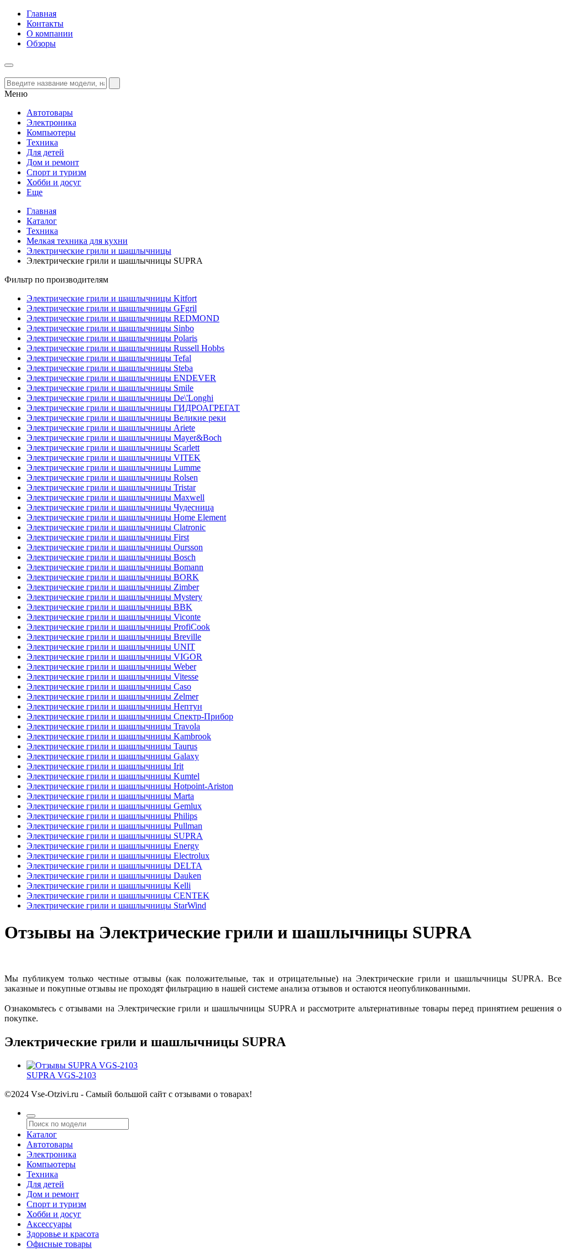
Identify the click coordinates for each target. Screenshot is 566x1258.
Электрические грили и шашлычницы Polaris (112, 338)
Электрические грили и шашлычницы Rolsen (112, 477)
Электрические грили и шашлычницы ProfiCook (118, 626)
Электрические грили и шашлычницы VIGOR (114, 656)
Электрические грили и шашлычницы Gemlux (114, 806)
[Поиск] (31, 1116)
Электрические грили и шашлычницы (99, 250)
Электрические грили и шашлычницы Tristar (111, 487)
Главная (41, 13)
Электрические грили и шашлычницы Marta (110, 796)
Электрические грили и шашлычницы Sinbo (110, 328)
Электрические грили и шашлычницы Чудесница (120, 507)
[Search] (114, 83)
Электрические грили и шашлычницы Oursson (115, 547)
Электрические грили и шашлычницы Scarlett (113, 447)
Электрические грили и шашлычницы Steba (110, 368)
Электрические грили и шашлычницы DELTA (114, 865)
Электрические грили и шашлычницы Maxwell (116, 497)
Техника (42, 231)
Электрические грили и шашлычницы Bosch (111, 557)
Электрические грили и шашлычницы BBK (109, 607)
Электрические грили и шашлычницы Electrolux (118, 855)
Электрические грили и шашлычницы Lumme (114, 467)
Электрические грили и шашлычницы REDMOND (123, 318)
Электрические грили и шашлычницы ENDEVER (121, 378)
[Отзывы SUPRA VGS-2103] (82, 1065)
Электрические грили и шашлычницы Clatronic (116, 527)
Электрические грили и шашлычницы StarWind (116, 905)
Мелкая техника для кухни (77, 241)
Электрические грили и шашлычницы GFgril (112, 308)
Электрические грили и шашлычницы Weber (111, 666)
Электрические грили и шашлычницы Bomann (115, 567)
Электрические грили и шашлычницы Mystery (114, 597)
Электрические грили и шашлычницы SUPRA (115, 836)
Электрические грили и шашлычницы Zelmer (112, 696)
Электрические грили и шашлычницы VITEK (114, 457)
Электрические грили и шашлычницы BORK (113, 577)
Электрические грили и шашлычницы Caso (109, 686)
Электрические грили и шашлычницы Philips (112, 816)
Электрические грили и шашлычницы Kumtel (113, 776)
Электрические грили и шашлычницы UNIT (111, 646)
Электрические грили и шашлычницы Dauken (114, 875)
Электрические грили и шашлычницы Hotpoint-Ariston (130, 786)
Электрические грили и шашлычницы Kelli (109, 885)
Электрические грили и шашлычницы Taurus (112, 746)
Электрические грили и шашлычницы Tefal (109, 358)
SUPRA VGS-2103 (61, 1075)
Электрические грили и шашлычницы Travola (113, 726)
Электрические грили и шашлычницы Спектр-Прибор (130, 716)
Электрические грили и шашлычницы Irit (105, 766)
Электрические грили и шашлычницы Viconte (114, 617)
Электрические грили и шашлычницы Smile (110, 388)
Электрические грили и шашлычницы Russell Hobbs (125, 348)
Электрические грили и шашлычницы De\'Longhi (120, 398)
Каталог (42, 221)
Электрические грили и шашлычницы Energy (113, 845)
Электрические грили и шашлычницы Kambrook (119, 736)
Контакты (45, 23)
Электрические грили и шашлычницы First (108, 537)
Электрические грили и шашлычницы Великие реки (126, 417)
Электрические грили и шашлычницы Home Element (126, 517)
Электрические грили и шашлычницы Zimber (113, 587)
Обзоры (41, 43)
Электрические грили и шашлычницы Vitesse (112, 676)
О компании (50, 33)
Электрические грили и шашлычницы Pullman (114, 826)
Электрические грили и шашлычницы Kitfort (112, 298)
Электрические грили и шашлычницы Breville (114, 636)
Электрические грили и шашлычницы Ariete (111, 427)
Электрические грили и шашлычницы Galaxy (113, 756)
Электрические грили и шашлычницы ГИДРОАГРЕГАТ (133, 408)
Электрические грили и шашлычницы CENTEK (118, 895)
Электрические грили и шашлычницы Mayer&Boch (124, 437)
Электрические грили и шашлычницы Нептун (114, 706)
